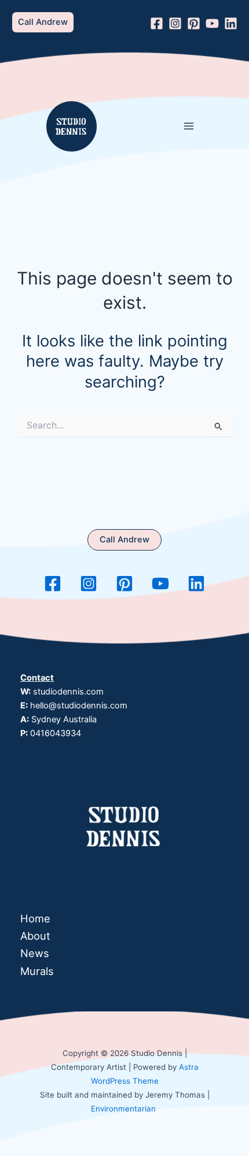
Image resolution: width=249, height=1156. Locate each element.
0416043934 (55, 733)
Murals (37, 971)
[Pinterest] (193, 23)
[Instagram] (175, 23)
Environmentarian (123, 1108)
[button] (43, 22)
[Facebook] (156, 23)
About (35, 935)
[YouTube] (212, 23)
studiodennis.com (68, 691)
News (34, 953)
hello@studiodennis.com (78, 705)
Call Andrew (124, 539)
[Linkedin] (230, 23)
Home (35, 918)
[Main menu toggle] (189, 126)
